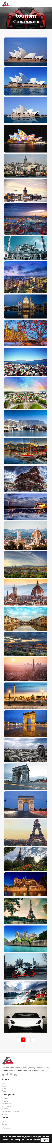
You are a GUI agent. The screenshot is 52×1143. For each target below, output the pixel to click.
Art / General (6, 1106)
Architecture (6, 1104)
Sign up (4, 1124)
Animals (5, 1101)
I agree (45, 1140)
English (8, 1128)
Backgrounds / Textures (10, 1111)
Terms (4, 1086)
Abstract (5, 1099)
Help (3, 1083)
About (4, 1091)
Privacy (4, 1088)
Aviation (5, 1109)
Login (4, 1121)
